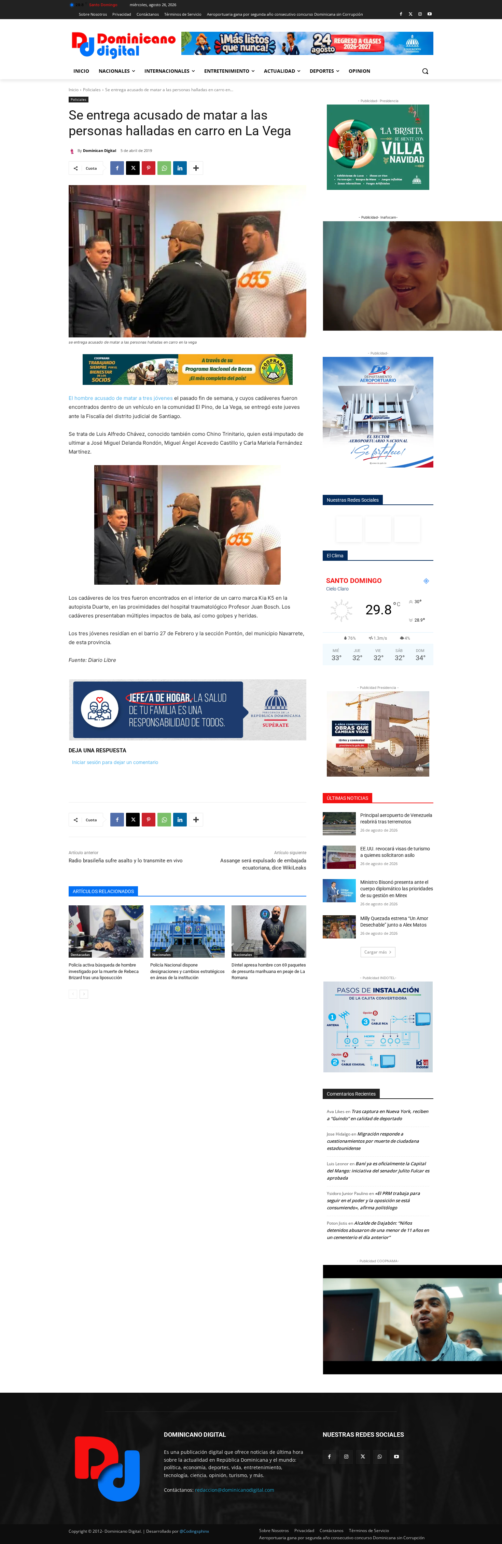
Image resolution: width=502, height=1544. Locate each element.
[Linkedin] (180, 168)
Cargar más (375, 952)
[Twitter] (411, 14)
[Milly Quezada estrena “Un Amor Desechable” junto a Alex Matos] (339, 926)
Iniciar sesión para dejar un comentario (115, 762)
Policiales (92, 90)
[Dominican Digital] (73, 150)
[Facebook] (401, 14)
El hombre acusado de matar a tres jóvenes (121, 398)
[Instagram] (420, 14)
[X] (133, 168)
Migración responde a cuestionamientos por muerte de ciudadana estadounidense (373, 1141)
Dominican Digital (99, 150)
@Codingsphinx (194, 1531)
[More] (196, 168)
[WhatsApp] (164, 168)
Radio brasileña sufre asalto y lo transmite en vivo (126, 861)
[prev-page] (73, 994)
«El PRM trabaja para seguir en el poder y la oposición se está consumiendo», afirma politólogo (373, 1200)
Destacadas (80, 954)
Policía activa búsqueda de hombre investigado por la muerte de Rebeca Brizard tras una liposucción (104, 971)
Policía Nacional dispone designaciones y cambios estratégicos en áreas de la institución (187, 971)
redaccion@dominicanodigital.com (234, 1490)
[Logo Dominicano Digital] (123, 44)
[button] (425, 71)
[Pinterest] (148, 168)
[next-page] (84, 994)
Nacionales (161, 954)
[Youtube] (429, 14)
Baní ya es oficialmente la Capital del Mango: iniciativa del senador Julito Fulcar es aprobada (378, 1170)
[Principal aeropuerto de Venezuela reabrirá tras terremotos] (339, 823)
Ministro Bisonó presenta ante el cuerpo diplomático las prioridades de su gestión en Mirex (396, 888)
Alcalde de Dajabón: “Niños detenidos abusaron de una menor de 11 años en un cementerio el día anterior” (378, 1230)
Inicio (74, 90)
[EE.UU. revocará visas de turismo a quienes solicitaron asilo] (339, 857)
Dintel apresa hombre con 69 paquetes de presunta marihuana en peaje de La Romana (269, 971)
